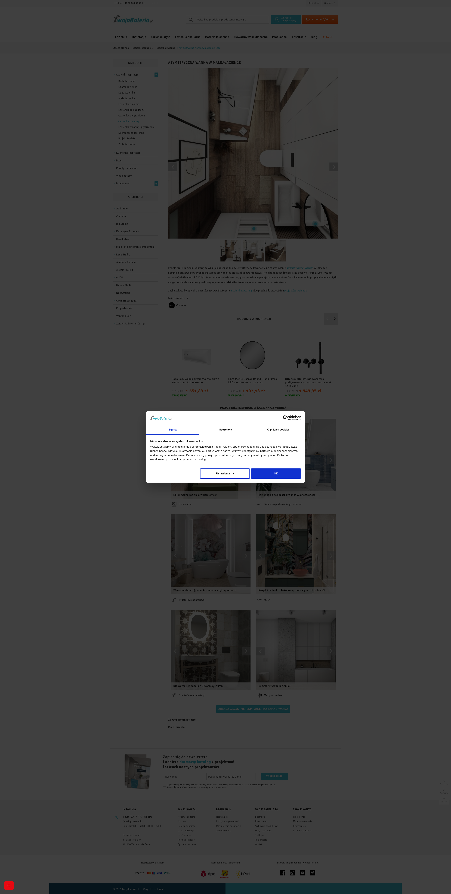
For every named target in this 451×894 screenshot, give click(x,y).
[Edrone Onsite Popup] (225, 447)
